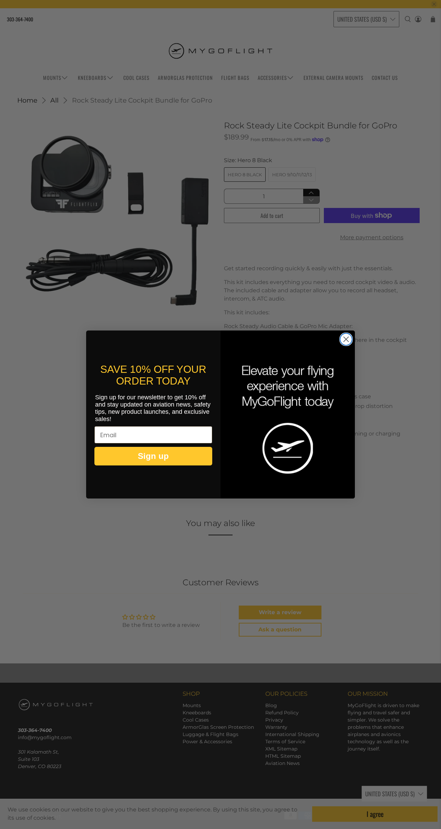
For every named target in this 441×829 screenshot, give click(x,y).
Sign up (153, 456)
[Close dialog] (346, 339)
